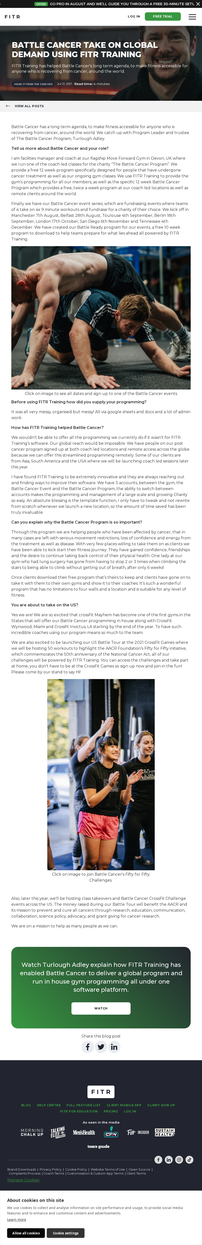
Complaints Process (24, 1173)
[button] (192, 17)
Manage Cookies (23, 1180)
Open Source (139, 1169)
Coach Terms (53, 1173)
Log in (134, 16)
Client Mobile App (124, 1105)
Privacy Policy (51, 1169)
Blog (26, 1105)
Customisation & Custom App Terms (95, 1173)
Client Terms (136, 1173)
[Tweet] (101, 1047)
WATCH (101, 1008)
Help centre (49, 1105)
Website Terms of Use (108, 1169)
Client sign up (161, 1105)
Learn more (16, 1219)
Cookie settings (65, 1233)
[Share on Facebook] (88, 1047)
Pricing (111, 1111)
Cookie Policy (76, 1169)
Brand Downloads (21, 1169)
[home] (12, 17)
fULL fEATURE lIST (84, 1105)
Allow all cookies (25, 1233)
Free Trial (163, 16)
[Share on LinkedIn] (114, 1047)
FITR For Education (79, 1111)
